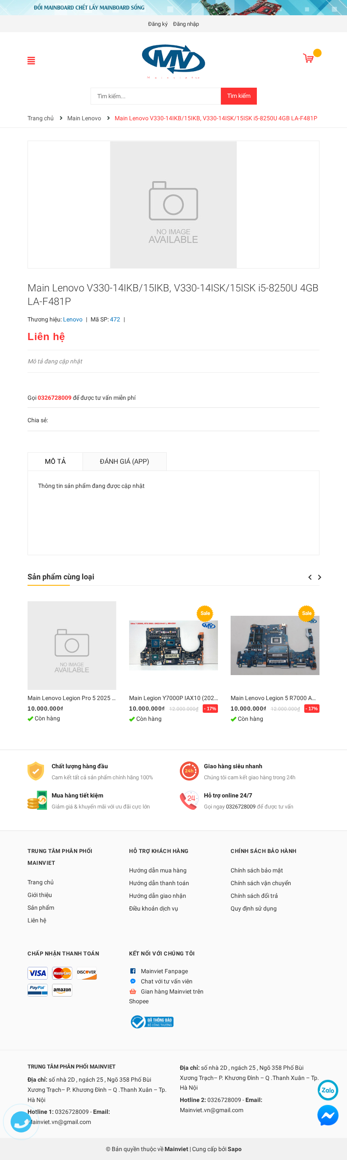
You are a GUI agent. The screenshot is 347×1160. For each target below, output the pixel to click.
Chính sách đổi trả (254, 895)
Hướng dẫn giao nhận (157, 895)
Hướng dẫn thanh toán (159, 883)
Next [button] (320, 577)
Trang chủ (41, 882)
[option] (72, 667)
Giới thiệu (40, 894)
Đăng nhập (186, 24)
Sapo (235, 1149)
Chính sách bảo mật (257, 870)
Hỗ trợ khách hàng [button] (159, 851)
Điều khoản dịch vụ (153, 908)
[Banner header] (173, 7)
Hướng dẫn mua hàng (158, 870)
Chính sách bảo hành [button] (264, 851)
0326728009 (55, 397)
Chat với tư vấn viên (167, 981)
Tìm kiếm (239, 95)
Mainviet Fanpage (164, 971)
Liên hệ (37, 920)
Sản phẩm (41, 907)
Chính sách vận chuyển (261, 883)
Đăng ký (158, 24)
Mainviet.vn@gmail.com (59, 1121)
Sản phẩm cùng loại (61, 576)
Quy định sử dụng (254, 908)
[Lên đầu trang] (332, 1145)
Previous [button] (309, 577)
